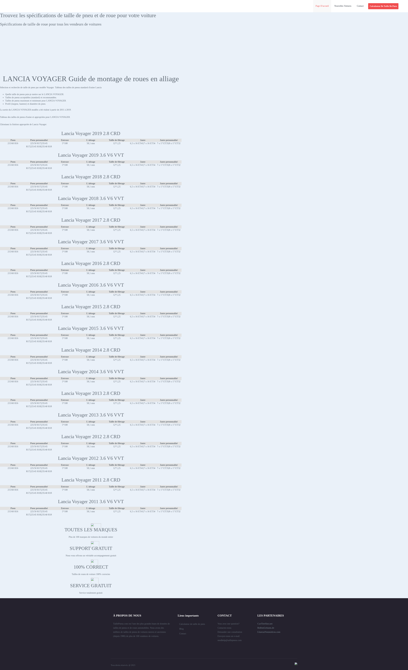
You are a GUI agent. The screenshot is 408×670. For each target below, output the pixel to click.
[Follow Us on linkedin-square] (120, 643)
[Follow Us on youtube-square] (143, 643)
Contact (182, 633)
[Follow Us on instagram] (149, 643)
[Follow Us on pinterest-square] (131, 643)
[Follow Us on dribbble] (137, 643)
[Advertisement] (204, 52)
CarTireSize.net (265, 624)
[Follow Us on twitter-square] (114, 643)
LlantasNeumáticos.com (268, 632)
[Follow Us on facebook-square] (126, 643)
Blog (181, 629)
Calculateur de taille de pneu (192, 624)
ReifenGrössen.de (265, 628)
